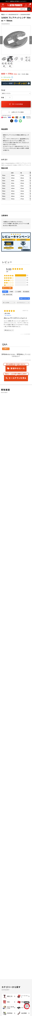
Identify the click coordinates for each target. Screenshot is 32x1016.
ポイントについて (12, 77)
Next (30, 40)
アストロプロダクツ (5, 23)
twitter (11, 120)
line (20, 120)
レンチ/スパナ (8, 165)
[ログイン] (26, 5)
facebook (16, 120)
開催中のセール (16, 367)
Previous (1, 40)
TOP (2, 163)
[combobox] (16, 93)
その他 (15, 165)
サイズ (3, 90)
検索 (29, 9)
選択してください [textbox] (6, 93)
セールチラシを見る (16, 376)
